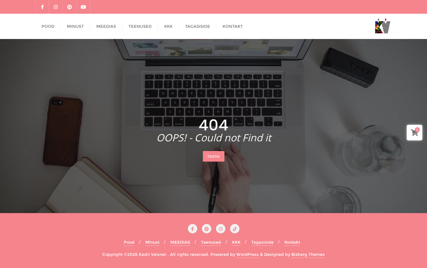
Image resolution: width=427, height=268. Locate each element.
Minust (152, 242)
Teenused (211, 242)
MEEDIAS (180, 242)
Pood (129, 242)
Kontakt (292, 242)
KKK (236, 242)
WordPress (247, 254)
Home (214, 156)
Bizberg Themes (308, 254)
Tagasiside (262, 242)
